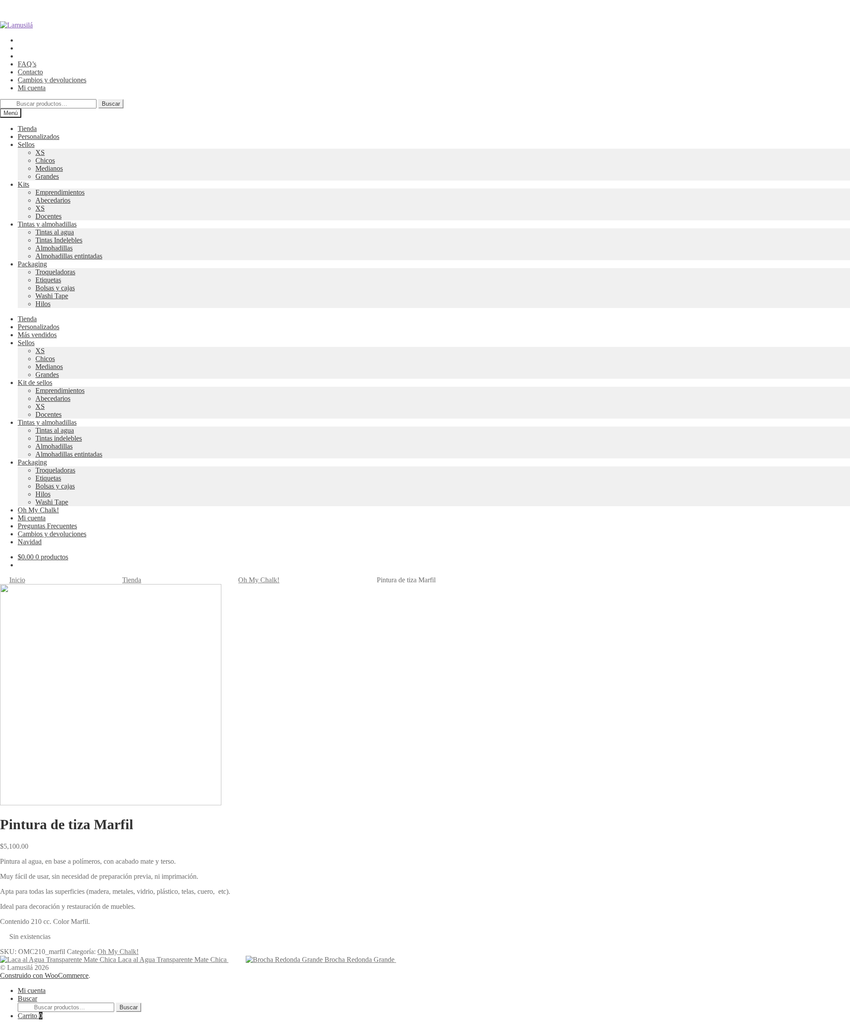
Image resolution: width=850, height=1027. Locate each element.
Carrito (30, 1015)
